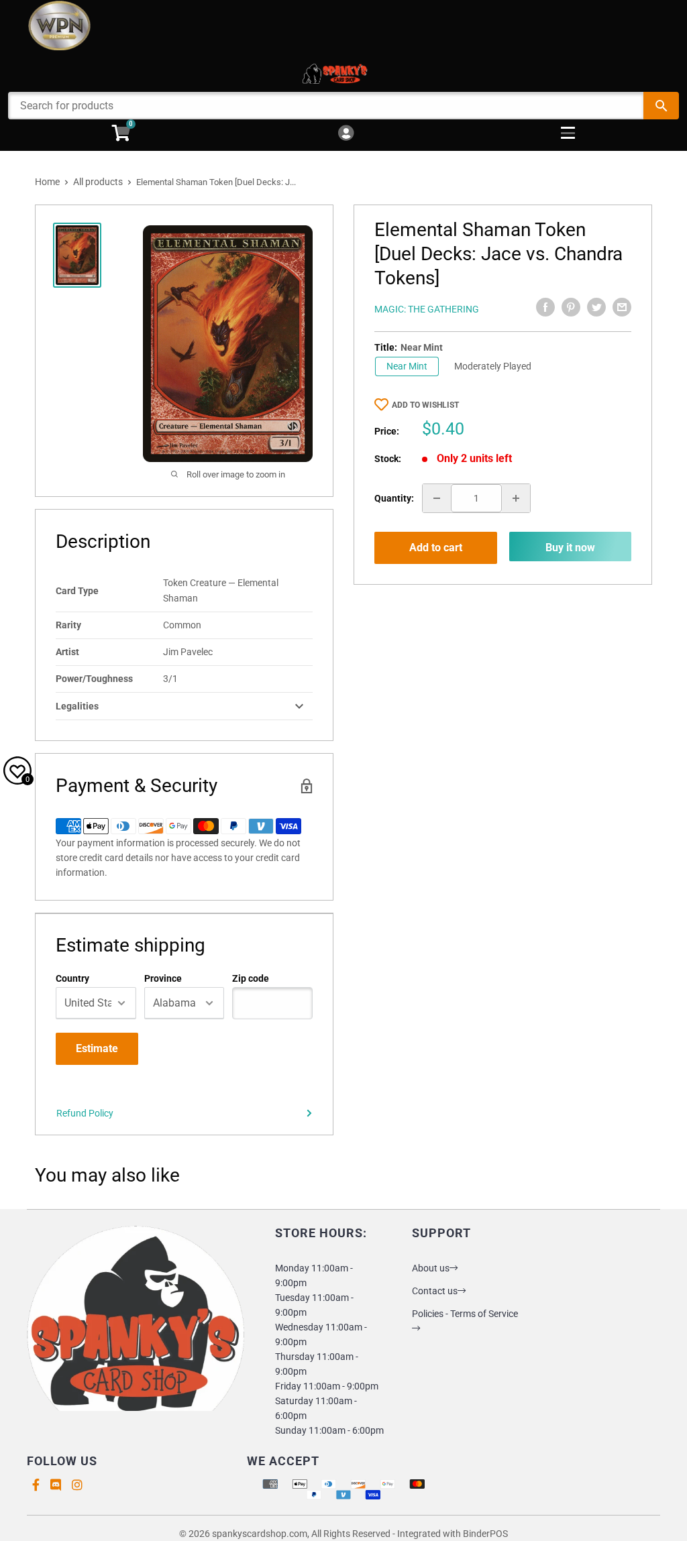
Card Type (77, 590)
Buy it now (570, 547)
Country (72, 978)
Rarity (68, 625)
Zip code (250, 978)
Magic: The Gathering (426, 309)
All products (98, 181)
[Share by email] (622, 307)
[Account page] (346, 134)
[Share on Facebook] (545, 307)
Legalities (77, 706)
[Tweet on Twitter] (596, 307)
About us (431, 1268)
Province (163, 978)
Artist (67, 651)
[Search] (661, 105)
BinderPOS (485, 1533)
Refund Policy (84, 1113)
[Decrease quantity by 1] (437, 498)
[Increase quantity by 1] (516, 498)
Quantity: (394, 498)
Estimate (97, 1048)
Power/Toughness (94, 678)
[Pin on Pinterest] (571, 307)
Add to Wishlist (425, 405)
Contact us (435, 1291)
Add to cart (435, 547)
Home (47, 181)
